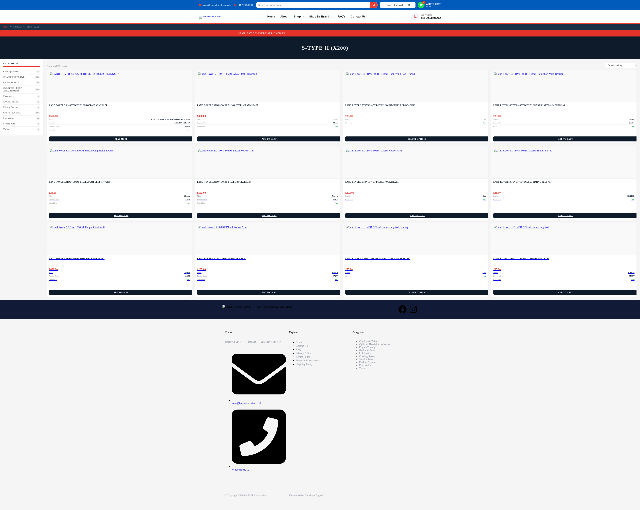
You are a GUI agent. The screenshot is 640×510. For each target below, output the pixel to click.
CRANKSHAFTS (21, 82)
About (284, 16)
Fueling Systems (21, 107)
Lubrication (21, 118)
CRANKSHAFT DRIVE (21, 77)
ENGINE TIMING (21, 101)
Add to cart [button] (269, 139)
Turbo (21, 129)
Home (271, 16)
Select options (417, 139)
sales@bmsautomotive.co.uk (216, 5)
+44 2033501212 (245, 5)
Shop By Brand (319, 16)
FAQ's (342, 16)
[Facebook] (402, 309)
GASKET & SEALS (21, 112)
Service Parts (21, 123)
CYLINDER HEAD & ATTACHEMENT (21, 89)
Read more (121, 139)
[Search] (374, 5)
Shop (298, 16)
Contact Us (358, 16)
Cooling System (21, 71)
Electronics (21, 96)
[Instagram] (413, 309)
